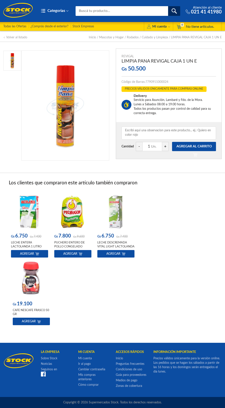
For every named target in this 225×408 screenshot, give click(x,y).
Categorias (56, 11)
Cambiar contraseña (91, 369)
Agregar (27, 253)
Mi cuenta (159, 26)
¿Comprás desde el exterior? (49, 26)
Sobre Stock (49, 358)
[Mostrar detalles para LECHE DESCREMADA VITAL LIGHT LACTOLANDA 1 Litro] (115, 211)
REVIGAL (128, 56)
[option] (29, 226)
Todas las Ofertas (14, 26)
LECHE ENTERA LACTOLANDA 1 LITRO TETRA (26, 246)
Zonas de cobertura (129, 386)
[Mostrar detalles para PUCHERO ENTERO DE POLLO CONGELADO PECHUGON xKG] (72, 211)
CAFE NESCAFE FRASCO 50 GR (31, 312)
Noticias (46, 363)
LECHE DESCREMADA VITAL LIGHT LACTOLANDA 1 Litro (115, 246)
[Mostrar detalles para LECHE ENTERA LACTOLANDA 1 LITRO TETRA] (29, 211)
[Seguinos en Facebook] (43, 374)
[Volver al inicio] (18, 10)
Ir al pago (84, 363)
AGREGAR (194, 146)
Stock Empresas (83, 26)
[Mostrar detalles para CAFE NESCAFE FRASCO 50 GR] (31, 279)
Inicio (92, 37)
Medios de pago (126, 380)
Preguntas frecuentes (130, 363)
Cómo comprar (88, 384)
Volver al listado (16, 37)
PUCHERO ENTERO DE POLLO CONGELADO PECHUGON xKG (69, 246)
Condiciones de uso (129, 369)
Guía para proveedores (131, 374)
